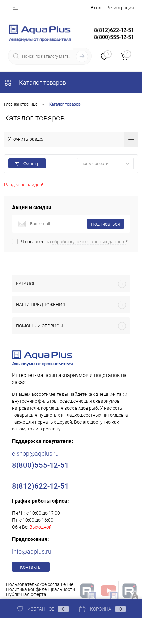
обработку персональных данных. (89, 241)
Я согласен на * (74, 241)
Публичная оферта (26, 594)
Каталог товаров (42, 82)
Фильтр (31, 163)
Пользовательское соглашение (39, 584)
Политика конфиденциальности (40, 589)
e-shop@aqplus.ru (35, 453)
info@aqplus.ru (31, 551)
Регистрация (120, 7)
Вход (96, 7)
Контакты (31, 567)
